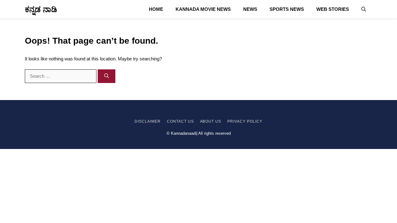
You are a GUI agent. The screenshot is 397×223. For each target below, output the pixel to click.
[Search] (106, 76)
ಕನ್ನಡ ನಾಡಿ (41, 9)
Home (156, 9)
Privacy (236, 121)
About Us (210, 121)
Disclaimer (148, 121)
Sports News (287, 9)
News (250, 9)
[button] (363, 9)
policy (254, 121)
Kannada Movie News (203, 9)
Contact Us (180, 121)
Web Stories (332, 9)
